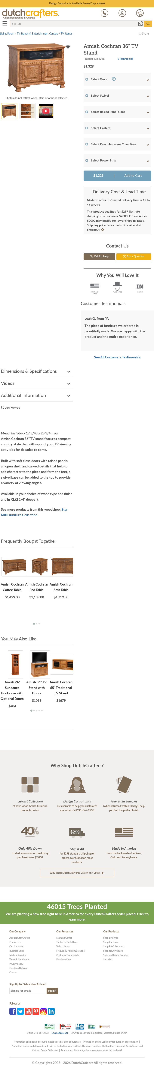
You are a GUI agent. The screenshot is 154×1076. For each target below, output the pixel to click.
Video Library (62, 946)
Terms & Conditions (19, 959)
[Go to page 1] (34, 624)
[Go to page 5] (42, 710)
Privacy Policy (16, 964)
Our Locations (16, 946)
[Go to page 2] (36, 623)
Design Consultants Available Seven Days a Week (77, 3)
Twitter (20, 1011)
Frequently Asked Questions (70, 951)
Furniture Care (63, 959)
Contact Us (14, 942)
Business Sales (16, 951)
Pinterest (35, 1011)
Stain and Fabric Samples (115, 955)
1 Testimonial (125, 59)
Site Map (107, 959)
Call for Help (101, 256)
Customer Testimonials (67, 955)
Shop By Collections (113, 946)
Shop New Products (113, 951)
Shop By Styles (110, 938)
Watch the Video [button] (75, 873)
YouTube (28, 1011)
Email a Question (60, 1033)
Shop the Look (110, 942)
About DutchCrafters (19, 938)
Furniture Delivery (18, 968)
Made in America (17, 955)
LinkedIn (51, 1011)
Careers (13, 972)
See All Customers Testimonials (117, 357)
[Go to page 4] (39, 710)
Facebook (12, 1011)
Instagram (43, 1011)
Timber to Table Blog (66, 942)
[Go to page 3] (39, 623)
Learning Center (64, 938)
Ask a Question (135, 256)
